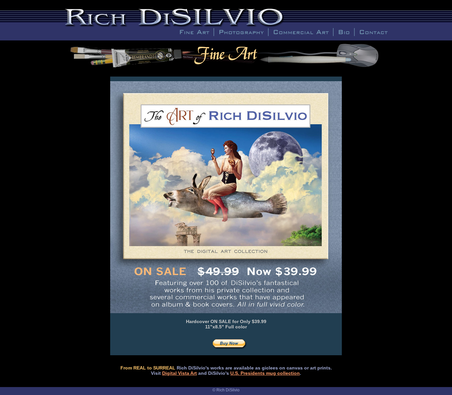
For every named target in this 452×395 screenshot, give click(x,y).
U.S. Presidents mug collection (265, 373)
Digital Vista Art (179, 373)
